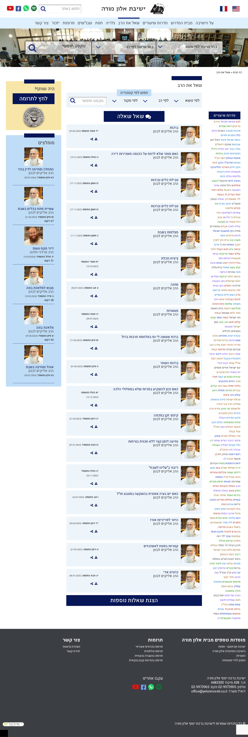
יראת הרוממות (232, 463)
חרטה (237, 577)
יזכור (56, 23)
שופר (231, 363)
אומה (223, 586)
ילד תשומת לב (232, 199)
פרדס (216, 122)
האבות (227, 190)
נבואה (236, 249)
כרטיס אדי (170, 572)
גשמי (216, 614)
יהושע (215, 181)
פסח (214, 163)
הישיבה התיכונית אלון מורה (229, 651)
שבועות (235, 144)
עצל (237, 431)
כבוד (232, 149)
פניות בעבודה (232, 299)
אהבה (229, 459)
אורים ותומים (220, 368)
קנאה (214, 349)
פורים (236, 208)
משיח (221, 463)
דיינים (236, 472)
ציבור (223, 140)
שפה (237, 354)
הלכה (224, 354)
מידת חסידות (220, 340)
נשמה (229, 472)
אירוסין (221, 568)
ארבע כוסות (227, 513)
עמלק (236, 586)
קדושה (216, 290)
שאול (225, 267)
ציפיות (219, 154)
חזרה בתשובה (232, 591)
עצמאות (235, 536)
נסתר (219, 318)
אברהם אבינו (233, 349)
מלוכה (231, 518)
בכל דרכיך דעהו (231, 263)
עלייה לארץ (233, 226)
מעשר (236, 459)
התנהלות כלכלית (231, 331)
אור (216, 204)
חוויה (224, 504)
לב (224, 459)
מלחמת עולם (232, 176)
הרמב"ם (223, 450)
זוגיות (215, 486)
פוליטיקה (215, 167)
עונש (230, 586)
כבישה (222, 272)
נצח (216, 573)
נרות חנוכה (218, 304)
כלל (238, 135)
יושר (222, 158)
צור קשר (42, 23)
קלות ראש (234, 322)
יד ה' (237, 468)
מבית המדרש (181, 23)
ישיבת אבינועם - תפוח (231, 646)
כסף (213, 359)
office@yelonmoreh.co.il (209, 691)
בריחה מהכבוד (232, 609)
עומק (217, 436)
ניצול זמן (215, 140)
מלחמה (229, 208)
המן (222, 427)
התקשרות (225, 618)
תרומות (69, 23)
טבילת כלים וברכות (164, 180)
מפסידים (214, 226)
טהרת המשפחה (231, 422)
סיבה (212, 263)
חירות (237, 236)
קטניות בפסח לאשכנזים (161, 546)
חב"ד (216, 158)
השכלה (215, 445)
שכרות (231, 272)
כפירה (220, 149)
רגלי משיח (234, 222)
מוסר (212, 518)
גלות (232, 313)
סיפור (236, 441)
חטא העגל (222, 249)
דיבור (237, 554)
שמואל (225, 313)
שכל (231, 477)
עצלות (213, 545)
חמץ (223, 345)
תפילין (224, 445)
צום (217, 468)
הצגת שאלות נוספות (134, 600)
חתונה (224, 290)
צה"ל (237, 363)
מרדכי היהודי (233, 345)
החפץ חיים (234, 181)
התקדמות (234, 154)
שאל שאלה (131, 116)
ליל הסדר (227, 523)
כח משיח (235, 372)
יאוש (221, 299)
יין (218, 618)
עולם (229, 564)
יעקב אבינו (224, 204)
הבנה (237, 477)
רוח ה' (222, 245)
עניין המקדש (225, 413)
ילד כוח (220, 536)
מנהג (231, 491)
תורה (214, 377)
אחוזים (222, 336)
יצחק (226, 154)
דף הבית (237, 72)
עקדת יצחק (233, 336)
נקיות (215, 254)
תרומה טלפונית (153, 651)
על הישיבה (205, 23)
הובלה (222, 418)
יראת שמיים (225, 126)
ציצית (226, 395)
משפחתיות (225, 614)
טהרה (215, 336)
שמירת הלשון (227, 600)
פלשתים (235, 409)
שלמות (228, 304)
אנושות (236, 614)
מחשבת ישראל (220, 231)
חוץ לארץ (218, 240)
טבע (237, 486)
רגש (237, 518)
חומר (222, 236)
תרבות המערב (232, 131)
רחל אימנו (225, 185)
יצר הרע (235, 573)
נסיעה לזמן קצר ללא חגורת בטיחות (153, 441)
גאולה (220, 199)
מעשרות (172, 310)
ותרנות (236, 564)
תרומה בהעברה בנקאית (149, 655)
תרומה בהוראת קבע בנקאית (146, 660)
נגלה (237, 149)
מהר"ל (222, 573)
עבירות (236, 390)
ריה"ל (214, 149)
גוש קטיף (218, 286)
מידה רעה (214, 345)
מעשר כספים (232, 427)
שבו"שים (85, 23)
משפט (236, 304)
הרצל (212, 354)
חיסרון (236, 541)
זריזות (236, 504)
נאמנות (228, 327)
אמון (223, 509)
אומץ (217, 509)
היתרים (236, 523)
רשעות (227, 482)
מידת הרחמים (217, 400)
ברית (226, 240)
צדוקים (223, 254)
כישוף (227, 308)
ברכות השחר (233, 495)
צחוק (224, 454)
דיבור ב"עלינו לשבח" (163, 467)
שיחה (216, 441)
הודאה (228, 390)
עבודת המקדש (231, 377)
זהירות (236, 413)
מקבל (226, 359)
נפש (212, 468)
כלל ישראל (234, 445)
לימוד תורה (215, 564)
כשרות (221, 131)
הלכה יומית (234, 386)
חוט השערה (218, 281)
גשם (232, 295)
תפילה (221, 390)
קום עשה (234, 267)
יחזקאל (223, 181)
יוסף (225, 577)
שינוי (216, 185)
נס (226, 222)
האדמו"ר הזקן (225, 163)
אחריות (213, 472)
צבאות (217, 513)
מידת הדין (214, 409)
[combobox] (186, 48)
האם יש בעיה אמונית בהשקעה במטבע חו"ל (147, 493)
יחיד (231, 577)
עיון (230, 249)
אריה (225, 477)
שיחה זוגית (219, 495)
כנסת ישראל (233, 140)
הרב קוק (223, 322)
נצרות (220, 609)
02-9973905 (227, 687)
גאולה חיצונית (227, 486)
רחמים (227, 286)
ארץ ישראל (219, 550)
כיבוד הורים (226, 441)
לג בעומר (221, 195)
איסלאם (235, 185)
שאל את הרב (129, 23)
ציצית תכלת (169, 258)
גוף (231, 231)
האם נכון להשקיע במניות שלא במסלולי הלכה (145, 389)
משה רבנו (234, 240)
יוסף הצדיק (233, 195)
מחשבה (235, 618)
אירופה (221, 527)
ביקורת (220, 172)
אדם (216, 245)
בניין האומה (216, 308)
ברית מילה (216, 267)
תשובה (221, 222)
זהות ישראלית (232, 281)
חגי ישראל (234, 318)
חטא (237, 600)
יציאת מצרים (216, 482)
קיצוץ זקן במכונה (166, 415)
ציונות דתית (233, 277)
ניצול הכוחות (226, 554)
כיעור (231, 354)
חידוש (226, 217)
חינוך (214, 131)
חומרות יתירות (228, 135)
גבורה (217, 313)
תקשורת (235, 258)
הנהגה (212, 500)
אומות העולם (232, 158)
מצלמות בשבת (168, 232)
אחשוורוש (216, 523)
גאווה (218, 263)
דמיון (237, 491)
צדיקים (236, 126)
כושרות (240, 655)
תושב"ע (235, 204)
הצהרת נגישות (71, 646)
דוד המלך (223, 545)
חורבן (217, 454)
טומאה (219, 477)
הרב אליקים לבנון (165, 131)
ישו (226, 149)
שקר (228, 536)
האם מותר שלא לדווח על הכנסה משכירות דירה (144, 153)
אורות (230, 504)
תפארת (217, 582)
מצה (237, 272)
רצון (214, 568)
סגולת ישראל (232, 400)
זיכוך (218, 354)
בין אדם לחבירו (231, 532)
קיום (222, 176)
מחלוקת (235, 308)
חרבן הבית (234, 545)
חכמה (219, 359)
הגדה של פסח (232, 595)
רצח (223, 564)
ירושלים (219, 144)
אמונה (227, 144)
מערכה (225, 167)
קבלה (231, 431)
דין (211, 441)
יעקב (237, 245)
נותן (215, 322)
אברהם (213, 463)
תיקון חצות (216, 532)
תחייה (237, 231)
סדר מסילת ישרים (230, 436)
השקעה (235, 190)
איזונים (229, 236)
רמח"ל (216, 427)
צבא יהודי (222, 363)
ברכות (236, 568)
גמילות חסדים (224, 500)
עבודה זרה (234, 450)
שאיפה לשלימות (231, 213)
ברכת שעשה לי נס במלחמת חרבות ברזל (149, 336)
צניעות (232, 290)
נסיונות (221, 349)
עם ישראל (234, 368)
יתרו (238, 290)
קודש (213, 386)
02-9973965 (200, 687)
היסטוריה (235, 359)
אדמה (231, 340)
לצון (237, 122)
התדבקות (218, 595)
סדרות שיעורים (155, 23)
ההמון (213, 199)
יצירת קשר (73, 651)
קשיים (236, 500)
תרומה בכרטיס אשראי (149, 646)
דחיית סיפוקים (226, 381)
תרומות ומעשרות (231, 582)
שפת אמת (234, 605)
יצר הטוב (225, 409)
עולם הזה (234, 395)
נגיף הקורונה (233, 509)
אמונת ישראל (227, 122)
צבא (219, 217)
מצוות (236, 163)
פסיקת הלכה (233, 550)
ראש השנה (234, 454)
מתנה (174, 284)
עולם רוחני (217, 190)
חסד (237, 313)
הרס (215, 299)
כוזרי (219, 213)
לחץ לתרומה (33, 98)
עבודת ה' (235, 217)
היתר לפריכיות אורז (164, 519)
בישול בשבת (233, 527)
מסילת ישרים (227, 468)
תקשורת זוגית (232, 172)
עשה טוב (222, 386)
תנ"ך (228, 573)
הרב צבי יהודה (224, 404)
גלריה (110, 23)
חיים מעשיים (221, 295)
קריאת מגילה (225, 541)
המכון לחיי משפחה (233, 660)
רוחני (213, 249)
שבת (213, 318)
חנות (99, 23)
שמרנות (235, 482)
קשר (220, 377)
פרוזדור (235, 286)
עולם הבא (217, 422)
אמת (237, 340)
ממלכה (236, 404)
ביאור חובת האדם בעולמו (226, 559)
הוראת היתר (224, 258)
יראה (214, 390)
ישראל (236, 327)
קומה (225, 318)
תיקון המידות (233, 418)
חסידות (214, 277)
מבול (237, 513)
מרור (237, 381)
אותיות (230, 245)
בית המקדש (223, 372)
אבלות (223, 226)
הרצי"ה (225, 605)
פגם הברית (221, 518)
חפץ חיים (234, 167)
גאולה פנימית (220, 491)
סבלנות (222, 472)
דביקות (223, 277)
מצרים (229, 568)
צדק (237, 295)
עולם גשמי (234, 254)
